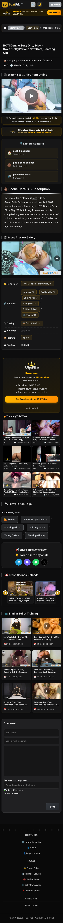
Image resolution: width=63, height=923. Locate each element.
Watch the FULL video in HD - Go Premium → (31, 122)
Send (52, 806)
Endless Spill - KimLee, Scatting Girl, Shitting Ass (15, 670)
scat (34, 198)
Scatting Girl (46, 292)
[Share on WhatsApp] (35, 562)
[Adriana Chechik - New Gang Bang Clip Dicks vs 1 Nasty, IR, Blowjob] (46, 428)
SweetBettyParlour (34, 519)
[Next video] (57, 592)
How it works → (31, 408)
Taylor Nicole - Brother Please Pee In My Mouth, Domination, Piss (16, 491)
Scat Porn (33, 27)
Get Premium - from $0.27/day (31, 399)
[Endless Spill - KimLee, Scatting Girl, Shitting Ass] (16, 658)
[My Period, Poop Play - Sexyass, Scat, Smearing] (46, 658)
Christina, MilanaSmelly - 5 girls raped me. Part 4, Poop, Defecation (17, 438)
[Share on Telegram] (18, 562)
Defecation (36, 60)
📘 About (31, 847)
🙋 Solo (8, 519)
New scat (27, 292)
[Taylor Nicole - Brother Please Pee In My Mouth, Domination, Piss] (17, 480)
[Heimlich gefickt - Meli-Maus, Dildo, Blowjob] (46, 454)
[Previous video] (5, 592)
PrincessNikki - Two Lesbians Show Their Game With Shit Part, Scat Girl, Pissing (46, 703)
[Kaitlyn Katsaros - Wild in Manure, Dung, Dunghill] (20, 588)
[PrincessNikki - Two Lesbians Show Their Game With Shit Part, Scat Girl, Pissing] (46, 691)
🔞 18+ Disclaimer (31, 879)
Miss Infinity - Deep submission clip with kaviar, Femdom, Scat (46, 600)
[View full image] (31, 258)
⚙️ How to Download (31, 842)
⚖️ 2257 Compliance (31, 885)
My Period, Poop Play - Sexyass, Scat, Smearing (45, 670)
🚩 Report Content (31, 890)
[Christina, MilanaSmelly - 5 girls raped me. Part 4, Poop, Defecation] (17, 428)
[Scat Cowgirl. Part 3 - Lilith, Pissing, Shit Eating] (46, 626)
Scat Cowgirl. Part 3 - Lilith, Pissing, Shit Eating (46, 638)
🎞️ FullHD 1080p (30, 323)
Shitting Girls (29, 309)
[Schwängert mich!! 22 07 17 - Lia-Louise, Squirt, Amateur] (46, 480)
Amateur (48, 60)
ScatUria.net (15, 27)
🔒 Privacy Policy (31, 868)
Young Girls (28, 303)
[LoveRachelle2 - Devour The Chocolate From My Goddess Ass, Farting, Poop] (16, 626)
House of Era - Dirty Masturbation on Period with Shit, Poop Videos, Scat (16, 703)
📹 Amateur (28, 315)
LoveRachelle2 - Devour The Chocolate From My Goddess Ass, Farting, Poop (16, 638)
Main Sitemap (31, 905)
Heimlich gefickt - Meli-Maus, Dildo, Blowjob (45, 464)
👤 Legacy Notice (31, 853)
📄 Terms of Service (31, 874)
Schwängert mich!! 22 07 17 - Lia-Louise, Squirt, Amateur (45, 491)
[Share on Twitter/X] (44, 562)
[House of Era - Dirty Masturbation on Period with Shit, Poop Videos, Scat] (16, 691)
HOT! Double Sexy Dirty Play (36, 283)
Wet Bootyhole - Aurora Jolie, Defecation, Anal (16, 464)
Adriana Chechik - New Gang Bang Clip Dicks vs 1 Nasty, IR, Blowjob (45, 438)
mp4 (25, 337)
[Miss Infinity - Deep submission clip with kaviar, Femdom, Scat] (48, 588)
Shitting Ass (29, 298)
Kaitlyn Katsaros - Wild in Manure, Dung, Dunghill (20, 599)
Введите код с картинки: (16, 780)
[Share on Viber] (27, 562)
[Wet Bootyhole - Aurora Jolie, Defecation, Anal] (17, 454)
